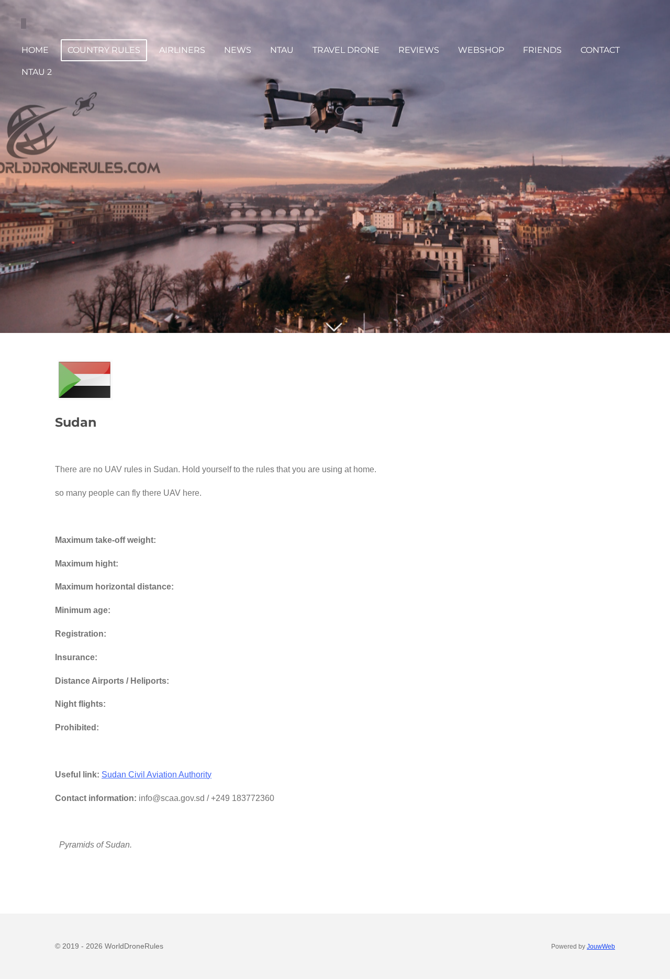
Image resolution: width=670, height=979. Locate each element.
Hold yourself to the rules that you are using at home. (279, 469)
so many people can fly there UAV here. (129, 492)
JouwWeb (601, 946)
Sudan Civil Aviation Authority (156, 774)
